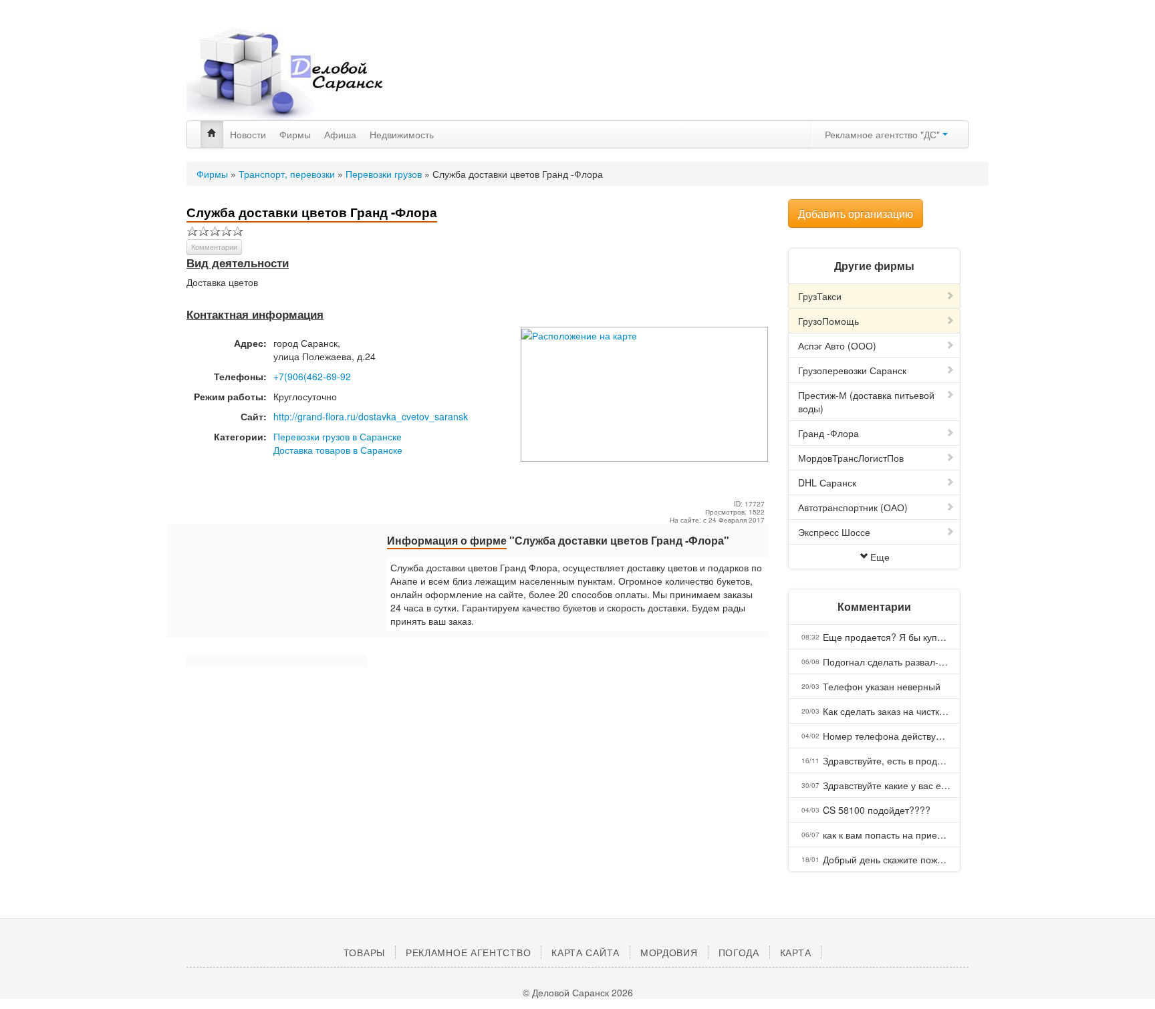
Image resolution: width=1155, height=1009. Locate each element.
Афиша (340, 134)
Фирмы (295, 134)
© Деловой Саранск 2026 (578, 992)
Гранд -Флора (828, 433)
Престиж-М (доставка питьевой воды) (866, 401)
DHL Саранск (827, 482)
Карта (795, 952)
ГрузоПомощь (828, 320)
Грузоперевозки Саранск (852, 370)
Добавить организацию (855, 213)
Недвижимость (402, 134)
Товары (364, 952)
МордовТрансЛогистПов (851, 457)
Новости (248, 134)
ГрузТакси (820, 296)
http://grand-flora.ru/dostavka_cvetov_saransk (370, 416)
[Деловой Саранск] (310, 73)
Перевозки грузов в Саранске (337, 436)
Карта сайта (585, 952)
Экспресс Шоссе (834, 532)
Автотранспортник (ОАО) (853, 507)
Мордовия (669, 952)
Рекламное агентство (468, 952)
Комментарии (214, 246)
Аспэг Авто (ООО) (837, 345)
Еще (880, 556)
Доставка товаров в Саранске (337, 449)
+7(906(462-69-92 (312, 376)
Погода (739, 952)
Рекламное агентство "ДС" (883, 134)
